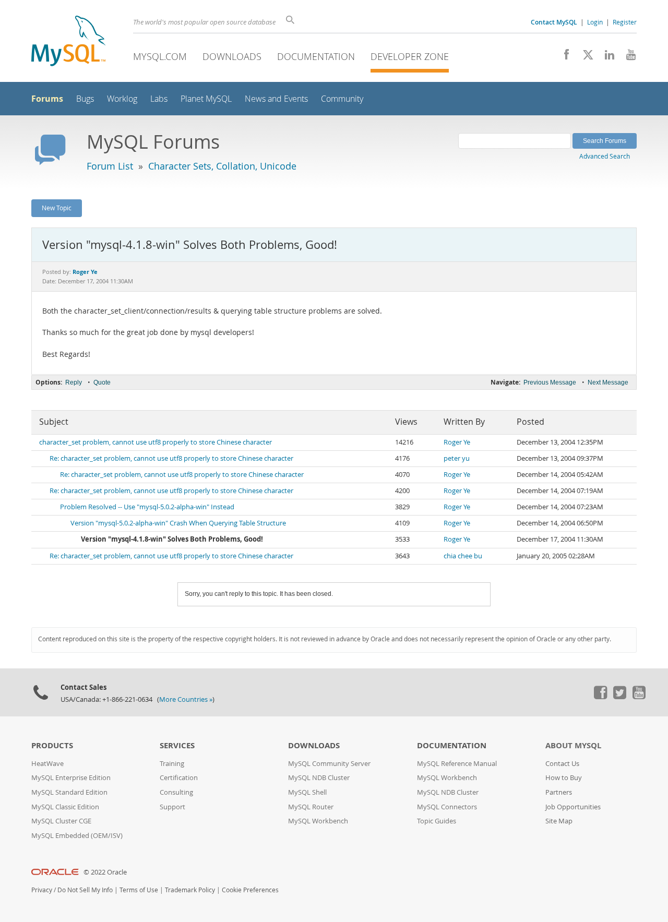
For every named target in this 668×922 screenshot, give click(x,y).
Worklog (122, 98)
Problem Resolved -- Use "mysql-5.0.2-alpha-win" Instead (147, 506)
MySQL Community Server (329, 763)
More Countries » (185, 699)
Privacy (41, 890)
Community (342, 98)
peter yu (457, 458)
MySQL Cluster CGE (61, 821)
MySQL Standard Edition (69, 792)
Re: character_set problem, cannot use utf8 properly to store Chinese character (171, 458)
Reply (73, 382)
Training (172, 763)
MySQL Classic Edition (65, 807)
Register (625, 22)
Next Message (608, 382)
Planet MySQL (206, 98)
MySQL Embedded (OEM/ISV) (77, 835)
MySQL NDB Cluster (319, 777)
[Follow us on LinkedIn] (605, 57)
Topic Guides (436, 821)
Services (177, 745)
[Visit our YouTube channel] (627, 57)
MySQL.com (160, 56)
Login (595, 22)
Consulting (176, 792)
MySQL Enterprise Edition (71, 777)
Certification (179, 777)
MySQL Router (310, 807)
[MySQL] (68, 42)
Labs (159, 98)
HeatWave (47, 763)
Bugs (85, 98)
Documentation (316, 56)
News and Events (276, 98)
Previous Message (549, 382)
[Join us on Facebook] (562, 57)
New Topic (56, 207)
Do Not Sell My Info (85, 890)
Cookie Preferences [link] (250, 890)
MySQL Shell (307, 792)
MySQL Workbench (318, 821)
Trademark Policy (190, 890)
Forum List (110, 166)
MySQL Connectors (447, 807)
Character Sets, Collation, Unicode (222, 166)
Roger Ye (457, 442)
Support (172, 807)
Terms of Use (139, 890)
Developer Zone (410, 56)
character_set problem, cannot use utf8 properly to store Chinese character (155, 442)
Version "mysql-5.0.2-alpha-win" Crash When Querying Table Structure (178, 523)
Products (52, 745)
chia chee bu (463, 556)
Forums (47, 98)
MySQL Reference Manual (457, 763)
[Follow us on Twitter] (619, 696)
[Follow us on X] (584, 57)
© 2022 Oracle (105, 872)
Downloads (231, 56)
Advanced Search (604, 156)
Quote (102, 382)
